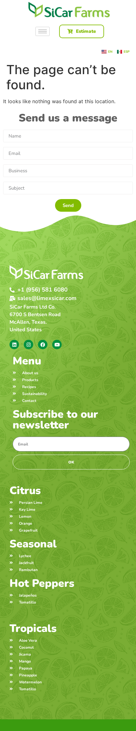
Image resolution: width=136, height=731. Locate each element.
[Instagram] (28, 344)
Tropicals (33, 628)
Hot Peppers (41, 583)
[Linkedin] (14, 344)
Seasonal (33, 544)
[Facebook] (42, 344)
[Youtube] (57, 344)
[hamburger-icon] (42, 31)
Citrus (25, 490)
